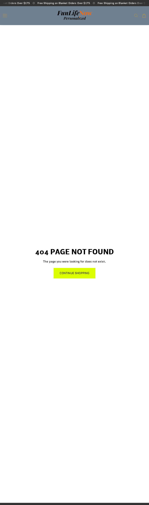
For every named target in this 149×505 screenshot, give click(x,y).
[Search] (136, 15)
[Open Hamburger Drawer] (5, 15)
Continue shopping (75, 273)
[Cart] (144, 15)
